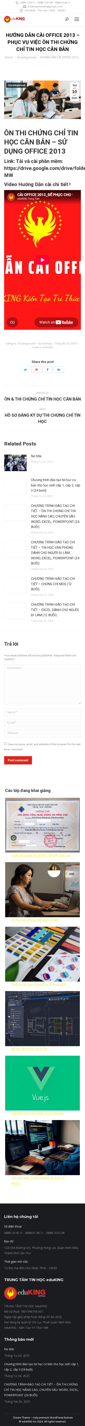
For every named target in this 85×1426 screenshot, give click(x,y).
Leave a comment (42, 347)
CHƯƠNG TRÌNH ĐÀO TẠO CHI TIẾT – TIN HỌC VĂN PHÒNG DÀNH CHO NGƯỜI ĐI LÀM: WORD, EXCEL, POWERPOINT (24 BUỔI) (55, 552)
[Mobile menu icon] (77, 19)
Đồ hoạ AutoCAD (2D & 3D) (29, 1049)
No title (36, 456)
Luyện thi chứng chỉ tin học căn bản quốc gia (40, 855)
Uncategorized (16, 85)
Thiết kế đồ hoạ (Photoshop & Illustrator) (38, 984)
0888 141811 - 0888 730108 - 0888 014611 (45, 2)
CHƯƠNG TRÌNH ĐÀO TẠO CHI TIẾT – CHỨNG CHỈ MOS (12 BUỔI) (53, 584)
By (45, 343)
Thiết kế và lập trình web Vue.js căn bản (37, 1113)
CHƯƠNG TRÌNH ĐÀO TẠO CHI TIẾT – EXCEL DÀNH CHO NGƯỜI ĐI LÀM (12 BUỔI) (55, 610)
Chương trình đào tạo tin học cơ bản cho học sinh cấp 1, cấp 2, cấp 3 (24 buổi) (55, 485)
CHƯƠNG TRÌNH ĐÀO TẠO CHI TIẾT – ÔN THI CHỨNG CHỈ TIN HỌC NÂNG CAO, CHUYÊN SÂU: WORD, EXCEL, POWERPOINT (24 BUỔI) (55, 516)
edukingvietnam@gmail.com (45, 6)
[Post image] (15, 463)
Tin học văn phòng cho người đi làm (35, 920)
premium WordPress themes (56, 1417)
